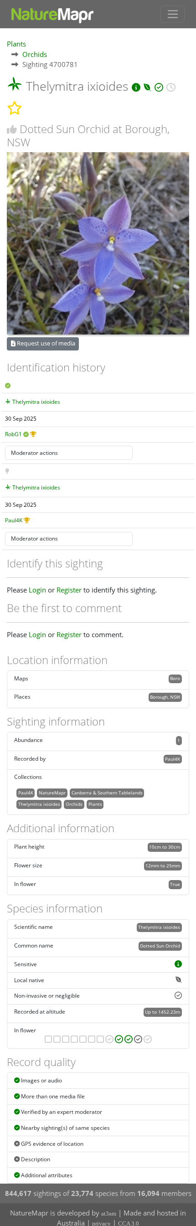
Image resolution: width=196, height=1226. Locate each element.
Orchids (34, 54)
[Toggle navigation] (172, 14)
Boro (175, 678)
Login (37, 589)
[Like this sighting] (12, 129)
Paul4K (13, 520)
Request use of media (45, 343)
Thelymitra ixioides (36, 402)
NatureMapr (52, 792)
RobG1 (13, 434)
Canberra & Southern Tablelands (107, 792)
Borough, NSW (165, 697)
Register (69, 589)
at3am (108, 1213)
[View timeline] (170, 85)
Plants (16, 43)
